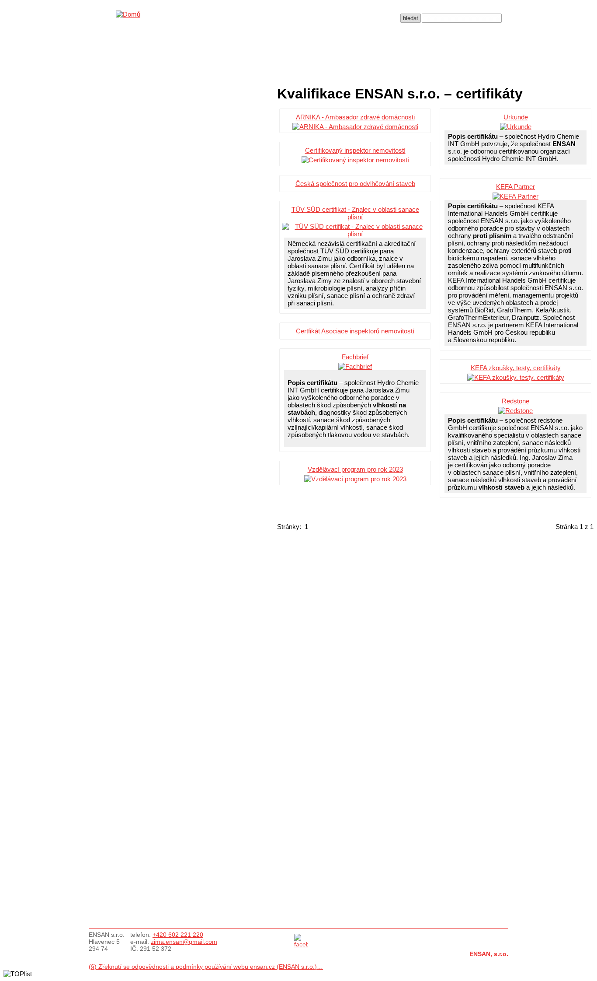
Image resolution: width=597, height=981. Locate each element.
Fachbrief (355, 357)
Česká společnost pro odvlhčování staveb (355, 183)
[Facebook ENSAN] (301, 944)
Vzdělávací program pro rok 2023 (355, 469)
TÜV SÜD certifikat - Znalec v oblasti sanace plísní (355, 213)
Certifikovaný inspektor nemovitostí (355, 150)
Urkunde (515, 117)
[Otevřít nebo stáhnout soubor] (355, 126)
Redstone (515, 401)
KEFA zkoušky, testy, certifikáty (516, 367)
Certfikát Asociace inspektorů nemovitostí (355, 331)
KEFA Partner (515, 186)
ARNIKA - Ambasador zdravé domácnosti (355, 117)
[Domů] (128, 14)
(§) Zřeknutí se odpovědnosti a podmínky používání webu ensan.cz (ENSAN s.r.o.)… (206, 966)
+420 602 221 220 (178, 934)
